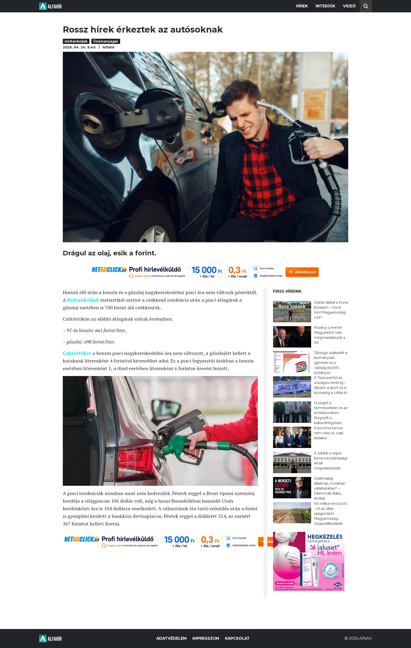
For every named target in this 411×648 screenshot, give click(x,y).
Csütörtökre (77, 353)
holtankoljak (76, 41)
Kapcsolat (237, 638)
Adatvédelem (171, 638)
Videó (349, 6)
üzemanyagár (105, 41)
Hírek (302, 6)
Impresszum (205, 638)
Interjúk (325, 6)
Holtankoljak (83, 300)
